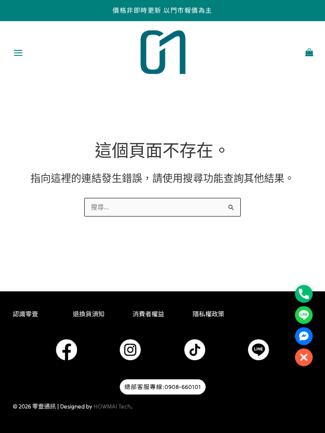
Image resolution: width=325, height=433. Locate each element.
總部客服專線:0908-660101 (162, 387)
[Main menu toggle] (18, 53)
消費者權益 (148, 314)
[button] (304, 357)
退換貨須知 (89, 314)
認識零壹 (25, 314)
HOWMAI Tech (112, 406)
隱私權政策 (208, 314)
